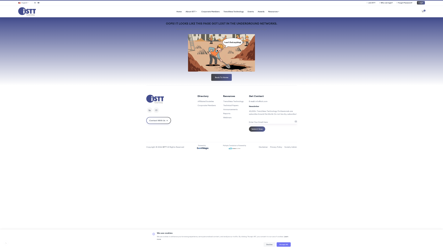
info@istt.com (261, 101)
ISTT (165, 147)
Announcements (230, 109)
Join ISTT (371, 3)
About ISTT (191, 11)
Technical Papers (230, 105)
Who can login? (387, 3)
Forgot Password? (405, 3)
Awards (261, 11)
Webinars (227, 117)
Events (251, 11)
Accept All (283, 244)
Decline (269, 244)
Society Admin (290, 147)
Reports (226, 113)
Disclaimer (263, 147)
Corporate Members (210, 11)
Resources (273, 11)
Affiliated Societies (206, 101)
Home (179, 11)
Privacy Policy (276, 147)
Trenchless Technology (233, 11)
